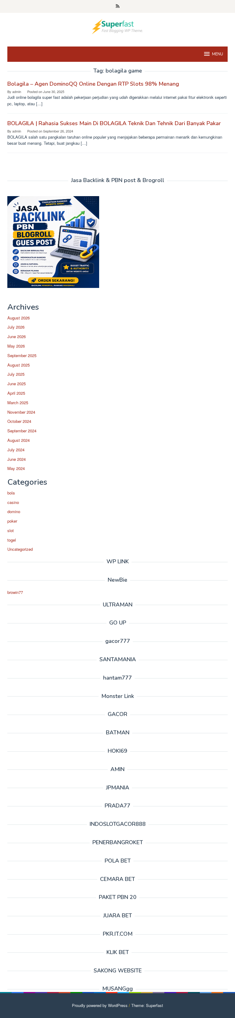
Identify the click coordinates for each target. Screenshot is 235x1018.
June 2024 (16, 459)
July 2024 (15, 450)
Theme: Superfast (147, 1005)
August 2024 (18, 440)
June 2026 (16, 336)
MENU (217, 54)
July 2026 (15, 327)
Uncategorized (20, 549)
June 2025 (16, 383)
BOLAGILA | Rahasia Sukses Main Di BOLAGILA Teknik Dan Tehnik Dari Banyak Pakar (114, 123)
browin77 (15, 592)
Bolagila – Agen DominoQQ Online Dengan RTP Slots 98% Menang (93, 84)
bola (11, 493)
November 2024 (21, 412)
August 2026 (18, 318)
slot (10, 530)
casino (13, 502)
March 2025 (17, 402)
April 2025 (16, 393)
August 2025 (18, 365)
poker (12, 521)
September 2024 (21, 431)
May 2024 (16, 468)
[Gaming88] (117, 26)
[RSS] (117, 6)
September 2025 (21, 355)
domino (13, 511)
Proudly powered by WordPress (100, 1005)
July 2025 (15, 374)
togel (11, 540)
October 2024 (19, 421)
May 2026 (16, 346)
